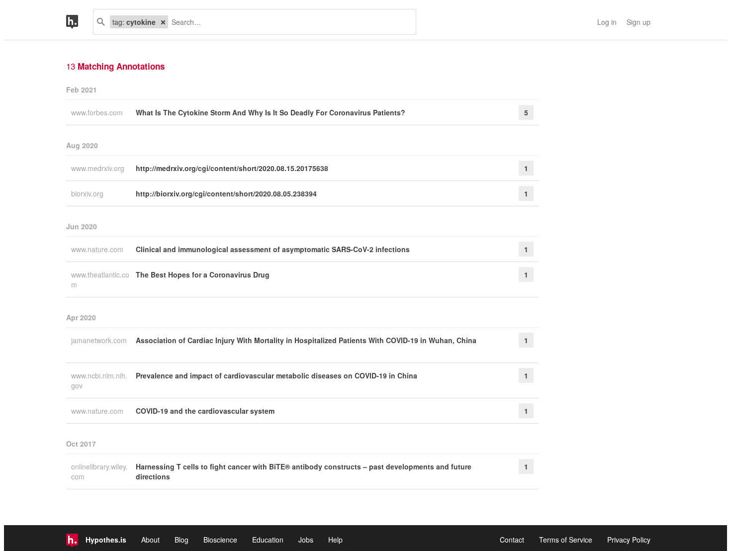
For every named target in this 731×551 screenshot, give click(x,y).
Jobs (305, 540)
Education (267, 540)
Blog (181, 540)
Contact (512, 540)
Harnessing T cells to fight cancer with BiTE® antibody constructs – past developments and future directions (303, 471)
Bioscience (220, 540)
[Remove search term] (163, 21)
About (150, 540)
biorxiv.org (88, 193)
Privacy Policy (628, 540)
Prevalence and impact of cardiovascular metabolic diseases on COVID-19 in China (276, 375)
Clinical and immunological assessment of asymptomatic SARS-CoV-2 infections (273, 249)
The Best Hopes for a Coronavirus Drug (203, 274)
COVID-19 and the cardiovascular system (205, 411)
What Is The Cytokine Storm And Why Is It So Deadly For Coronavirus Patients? (270, 112)
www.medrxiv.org (98, 168)
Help (335, 540)
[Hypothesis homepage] (79, 22)
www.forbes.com (98, 112)
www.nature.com (98, 249)
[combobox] (288, 22)
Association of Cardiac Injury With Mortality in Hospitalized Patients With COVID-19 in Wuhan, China (306, 340)
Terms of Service (565, 540)
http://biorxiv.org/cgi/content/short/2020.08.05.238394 (226, 193)
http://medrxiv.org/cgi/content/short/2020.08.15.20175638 (232, 168)
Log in (607, 21)
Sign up (638, 21)
